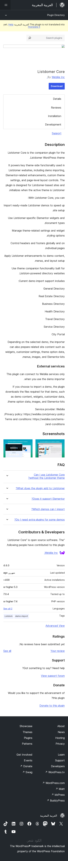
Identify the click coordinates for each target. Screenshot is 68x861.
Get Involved (24, 754)
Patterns (27, 743)
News (61, 732)
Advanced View (55, 625)
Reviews (56, 107)
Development (53, 124)
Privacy (60, 743)
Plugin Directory (56, 15)
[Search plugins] (29, 38)
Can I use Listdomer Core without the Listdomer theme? (46, 476)
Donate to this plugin (52, 705)
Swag (27, 772)
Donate (26, 766)
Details (57, 98)
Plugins (28, 738)
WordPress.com (53, 783)
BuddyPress (56, 800)
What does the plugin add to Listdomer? (40, 488)
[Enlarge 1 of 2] (60, 443)
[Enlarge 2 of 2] (28, 443)
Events (28, 760)
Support (56, 133)
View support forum (53, 675)
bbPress (58, 794)
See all (7, 651)
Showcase (26, 726)
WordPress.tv (55, 772)
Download (57, 86)
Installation (54, 116)
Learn (61, 754)
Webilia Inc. (56, 77)
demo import (21, 616)
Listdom (9, 616)
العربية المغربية (48, 815)
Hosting (60, 738)
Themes (27, 732)
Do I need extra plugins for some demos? (39, 519)
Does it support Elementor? (48, 498)
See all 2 (7, 608)
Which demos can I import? (48, 509)
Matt (60, 789)
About (61, 726)
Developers (58, 766)
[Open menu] (5, 5)
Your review (58, 651)
